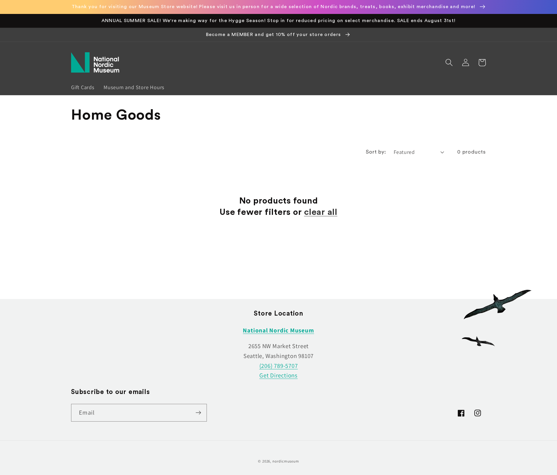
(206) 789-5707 (278, 366)
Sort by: (376, 151)
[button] (449, 62)
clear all (320, 212)
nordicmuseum (285, 461)
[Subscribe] (198, 413)
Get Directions (278, 375)
